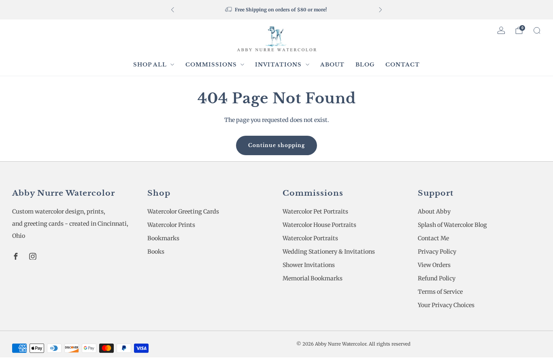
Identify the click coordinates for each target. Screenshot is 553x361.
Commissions (211, 64)
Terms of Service (440, 291)
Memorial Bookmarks (312, 278)
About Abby (434, 211)
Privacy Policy (437, 251)
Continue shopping (276, 145)
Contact (402, 64)
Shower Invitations (309, 265)
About (332, 64)
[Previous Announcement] (172, 9)
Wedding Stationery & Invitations (329, 251)
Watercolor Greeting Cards (183, 211)
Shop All (150, 64)
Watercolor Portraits (310, 238)
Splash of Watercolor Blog (452, 225)
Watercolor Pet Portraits (315, 211)
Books (155, 251)
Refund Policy (436, 278)
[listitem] (276, 9)
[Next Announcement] (380, 9)
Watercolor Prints (171, 225)
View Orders (434, 265)
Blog (364, 64)
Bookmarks (163, 238)
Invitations (278, 64)
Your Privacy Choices (446, 305)
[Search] (537, 30)
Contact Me (433, 238)
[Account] (501, 30)
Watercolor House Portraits (319, 225)
